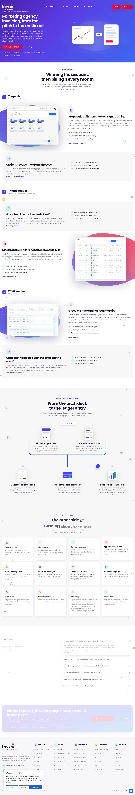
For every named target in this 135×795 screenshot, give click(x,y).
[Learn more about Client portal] (50, 549)
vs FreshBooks (38, 757)
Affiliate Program (120, 761)
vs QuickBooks (38, 753)
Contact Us (118, 757)
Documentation (99, 769)
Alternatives (58, 749)
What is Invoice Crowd (101, 749)
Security (97, 757)
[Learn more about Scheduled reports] (117, 573)
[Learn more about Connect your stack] (84, 573)
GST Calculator (78, 769)
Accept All (36, 787)
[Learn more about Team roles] (17, 601)
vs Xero (36, 761)
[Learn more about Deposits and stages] (50, 573)
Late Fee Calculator (80, 761)
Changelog (98, 761)
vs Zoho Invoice (39, 765)
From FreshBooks (59, 761)
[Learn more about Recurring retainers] (50, 601)
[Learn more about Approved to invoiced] (117, 548)
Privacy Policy (119, 769)
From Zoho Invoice (59, 765)
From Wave (57, 769)
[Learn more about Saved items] (117, 601)
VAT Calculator (78, 765)
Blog (96, 765)
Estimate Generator (80, 753)
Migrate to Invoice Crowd (62, 753)
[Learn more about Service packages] (84, 549)
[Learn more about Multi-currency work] (17, 573)
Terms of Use (119, 765)
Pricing (117, 749)
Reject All (24, 787)
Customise (12, 787)
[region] (24, 780)
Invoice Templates (80, 757)
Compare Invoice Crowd (41, 749)
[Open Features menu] (58, 7)
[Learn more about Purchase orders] (17, 549)
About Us (117, 753)
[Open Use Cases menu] (70, 7)
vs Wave (36, 769)
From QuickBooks (59, 757)
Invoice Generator (79, 749)
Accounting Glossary (101, 753)
